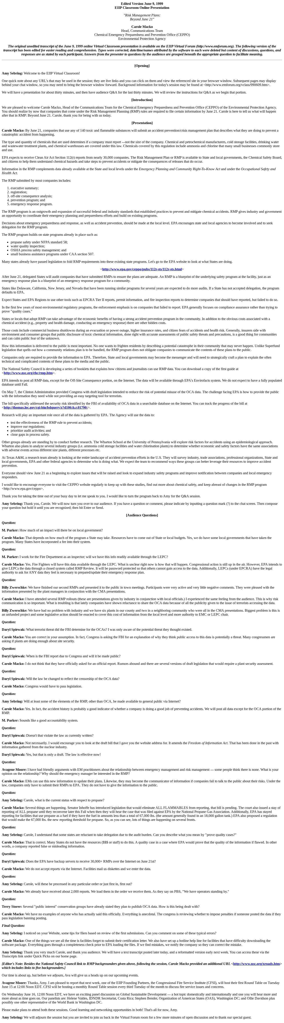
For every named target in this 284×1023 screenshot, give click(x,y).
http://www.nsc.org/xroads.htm (256, 964)
